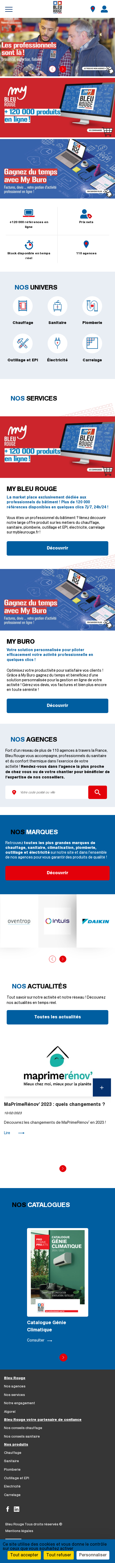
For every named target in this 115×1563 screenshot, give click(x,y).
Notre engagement (19, 1403)
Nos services (14, 1395)
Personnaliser (93, 1555)
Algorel (10, 1412)
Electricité (12, 1486)
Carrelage (12, 1495)
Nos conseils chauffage (23, 1428)
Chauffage (12, 1453)
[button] (52, 69)
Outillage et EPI (16, 1478)
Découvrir (57, 548)
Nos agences (14, 1386)
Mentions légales (19, 1531)
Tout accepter (24, 1555)
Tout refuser (58, 1555)
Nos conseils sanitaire (22, 1436)
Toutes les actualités (57, 1017)
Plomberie (12, 1469)
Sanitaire (11, 1461)
